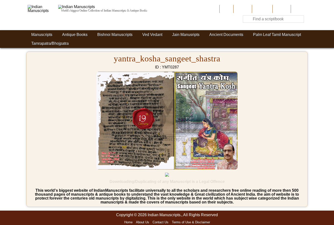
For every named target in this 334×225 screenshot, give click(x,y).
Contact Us (160, 222)
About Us (242, 9)
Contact (298, 9)
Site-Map (281, 9)
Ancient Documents (226, 35)
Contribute (262, 9)
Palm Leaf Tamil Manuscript (277, 35)
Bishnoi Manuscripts (115, 35)
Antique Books (75, 35)
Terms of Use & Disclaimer (191, 222)
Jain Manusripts (186, 35)
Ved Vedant (152, 35)
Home (226, 9)
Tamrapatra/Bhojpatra (50, 43)
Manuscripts (41, 35)
